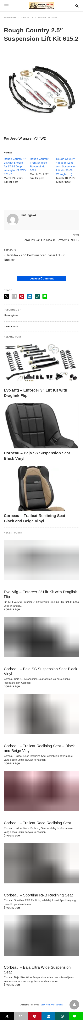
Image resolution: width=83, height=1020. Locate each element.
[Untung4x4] (41, 5)
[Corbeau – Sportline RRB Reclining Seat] (41, 863)
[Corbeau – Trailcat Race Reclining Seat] (41, 791)
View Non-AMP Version (52, 1005)
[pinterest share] (21, 296)
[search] (77, 6)
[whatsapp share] (37, 296)
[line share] (44, 296)
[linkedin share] (29, 296)
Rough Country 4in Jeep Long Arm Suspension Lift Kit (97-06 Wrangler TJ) (66, 166)
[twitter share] (6, 296)
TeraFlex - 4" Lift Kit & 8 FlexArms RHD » (51, 240)
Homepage (10, 17)
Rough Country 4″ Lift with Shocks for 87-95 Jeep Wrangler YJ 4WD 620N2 (15, 166)
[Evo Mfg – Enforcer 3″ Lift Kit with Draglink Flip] (41, 363)
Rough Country (48, 17)
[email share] (14, 296)
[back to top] (74, 1004)
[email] (21, 1016)
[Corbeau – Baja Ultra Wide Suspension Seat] (41, 935)
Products (27, 17)
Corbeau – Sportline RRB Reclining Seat (38, 895)
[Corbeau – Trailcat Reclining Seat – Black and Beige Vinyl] (41, 488)
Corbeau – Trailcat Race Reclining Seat (37, 823)
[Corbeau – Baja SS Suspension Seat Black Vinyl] (41, 425)
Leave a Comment (42, 278)
